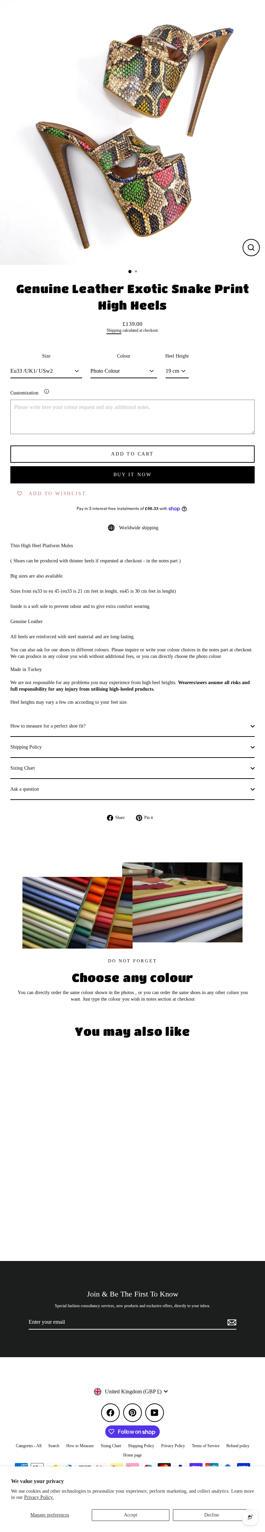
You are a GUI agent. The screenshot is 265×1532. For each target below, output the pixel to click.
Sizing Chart (22, 768)
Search (53, 1445)
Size (46, 356)
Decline (211, 1515)
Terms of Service (205, 1445)
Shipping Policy (26, 747)
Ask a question (24, 789)
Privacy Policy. (39, 1497)
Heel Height (177, 356)
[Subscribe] (230, 1322)
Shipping (114, 330)
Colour (123, 356)
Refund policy (237, 1445)
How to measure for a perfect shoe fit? (48, 726)
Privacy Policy (173, 1445)
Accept (130, 1515)
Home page (132, 1455)
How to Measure (80, 1445)
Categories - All (28, 1445)
